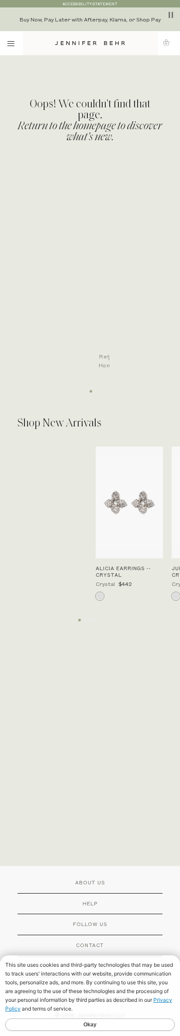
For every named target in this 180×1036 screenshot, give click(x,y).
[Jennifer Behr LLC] (90, 43)
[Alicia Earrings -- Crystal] (129, 502)
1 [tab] (90, 388)
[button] (169, 42)
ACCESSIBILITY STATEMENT (90, 3)
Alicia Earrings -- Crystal (123, 571)
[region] (90, 19)
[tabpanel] (94, 272)
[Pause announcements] (171, 14)
